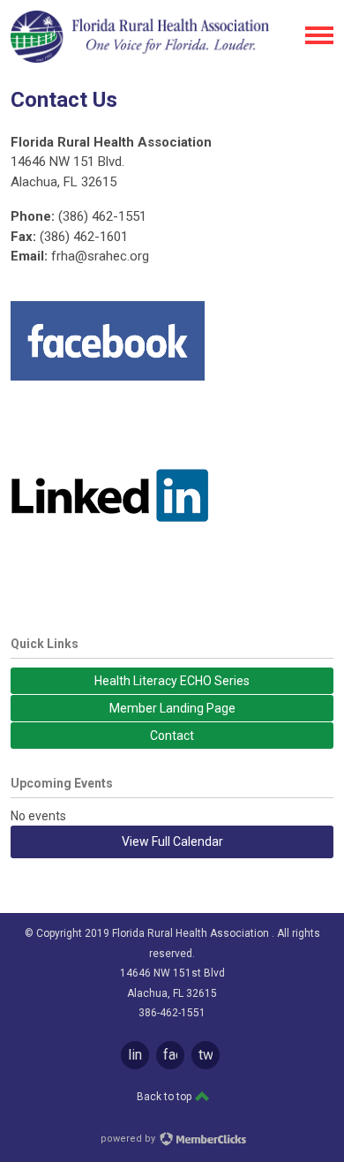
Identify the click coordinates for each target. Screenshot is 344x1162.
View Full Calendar (172, 841)
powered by (129, 1138)
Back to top (165, 1096)
